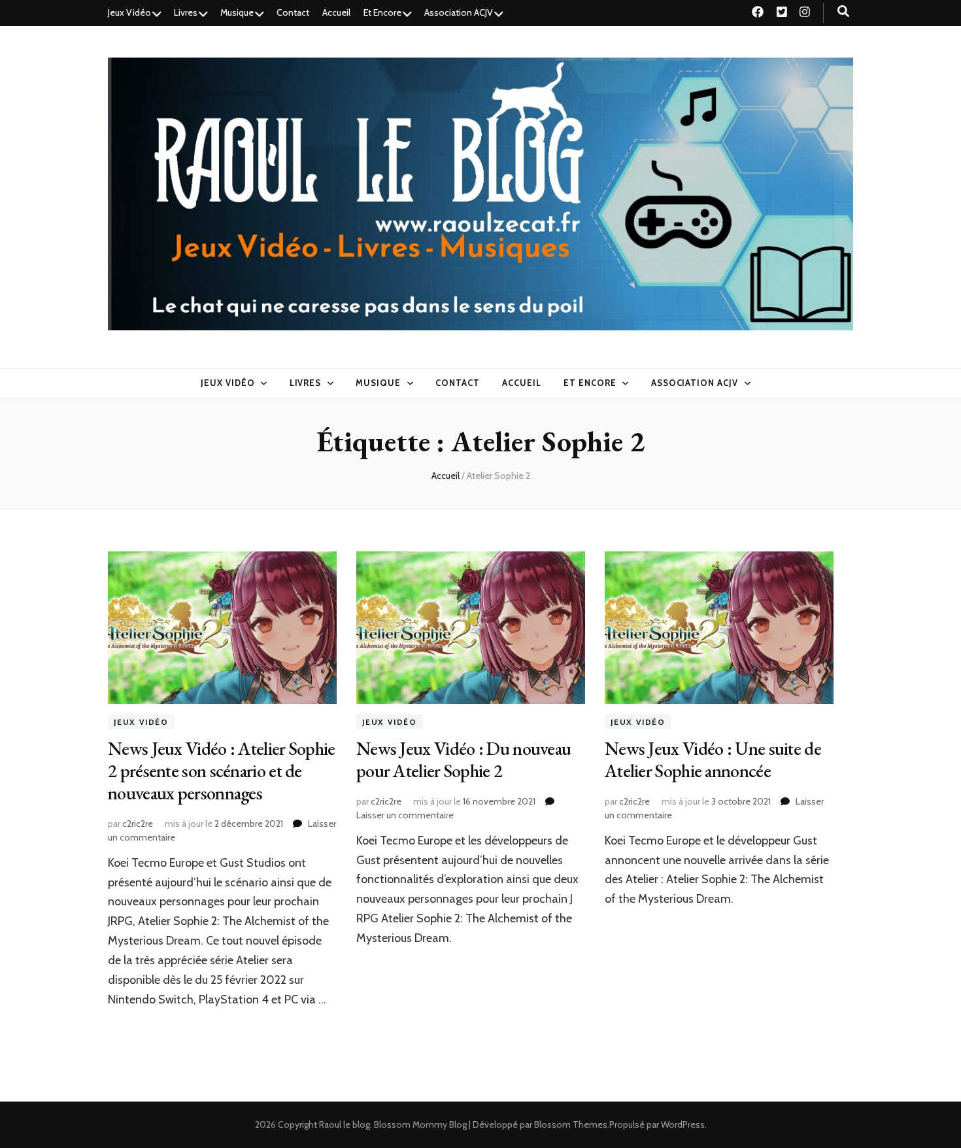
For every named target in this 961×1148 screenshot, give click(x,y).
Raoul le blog (344, 1124)
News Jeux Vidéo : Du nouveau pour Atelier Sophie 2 (463, 759)
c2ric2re (137, 823)
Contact (293, 12)
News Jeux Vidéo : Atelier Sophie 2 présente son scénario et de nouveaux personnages (221, 771)
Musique (237, 12)
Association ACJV (458, 12)
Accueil (336, 12)
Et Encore (382, 12)
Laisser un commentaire (405, 815)
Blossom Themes (570, 1124)
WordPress (683, 1124)
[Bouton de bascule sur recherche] (843, 11)
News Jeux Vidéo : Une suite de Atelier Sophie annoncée (713, 759)
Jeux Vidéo (129, 12)
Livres (185, 12)
